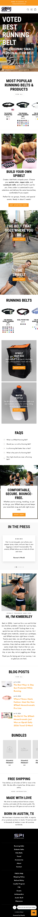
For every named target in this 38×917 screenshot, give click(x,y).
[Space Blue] (35, 328)
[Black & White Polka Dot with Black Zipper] (28, 125)
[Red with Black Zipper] (26, 125)
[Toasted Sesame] (36, 327)
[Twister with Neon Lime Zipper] (28, 122)
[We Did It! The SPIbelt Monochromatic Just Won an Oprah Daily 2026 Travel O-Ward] (7, 715)
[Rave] (25, 324)
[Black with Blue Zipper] (22, 120)
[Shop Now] (19, 42)
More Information (19, 791)
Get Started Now (18, 205)
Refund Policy (19, 880)
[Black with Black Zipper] (7, 119)
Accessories (19, 860)
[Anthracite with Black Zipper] (20, 120)
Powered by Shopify (19, 915)
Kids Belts (19, 853)
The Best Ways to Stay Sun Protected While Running (24, 687)
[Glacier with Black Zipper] (24, 122)
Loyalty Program (19, 884)
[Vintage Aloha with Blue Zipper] (18, 124)
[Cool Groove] (26, 124)
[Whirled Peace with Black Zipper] (22, 124)
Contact (19, 867)
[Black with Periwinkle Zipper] (22, 122)
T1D (19, 887)
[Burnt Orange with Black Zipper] (18, 125)
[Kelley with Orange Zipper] (22, 125)
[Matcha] (32, 327)
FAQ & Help (19, 873)
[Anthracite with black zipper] (23, 324)
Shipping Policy (19, 877)
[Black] (18, 120)
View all (19, 94)
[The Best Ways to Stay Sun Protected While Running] (7, 684)
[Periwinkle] (34, 327)
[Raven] (28, 124)
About (19, 863)
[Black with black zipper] (21, 324)
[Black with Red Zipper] (26, 120)
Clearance (19, 901)
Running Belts (19, 846)
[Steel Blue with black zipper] (18, 122)
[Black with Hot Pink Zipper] (24, 120)
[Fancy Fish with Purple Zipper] (24, 125)
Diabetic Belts (19, 849)
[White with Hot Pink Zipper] (9, 119)
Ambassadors (19, 894)
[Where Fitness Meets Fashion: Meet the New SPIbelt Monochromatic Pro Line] (7, 698)
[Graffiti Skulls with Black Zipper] (20, 124)
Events (19, 891)
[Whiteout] (35, 119)
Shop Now (19, 514)
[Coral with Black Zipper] (20, 125)
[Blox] (24, 124)
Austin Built (19, 898)
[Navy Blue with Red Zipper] (26, 122)
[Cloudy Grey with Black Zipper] (28, 120)
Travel (19, 856)
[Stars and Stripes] (20, 122)
